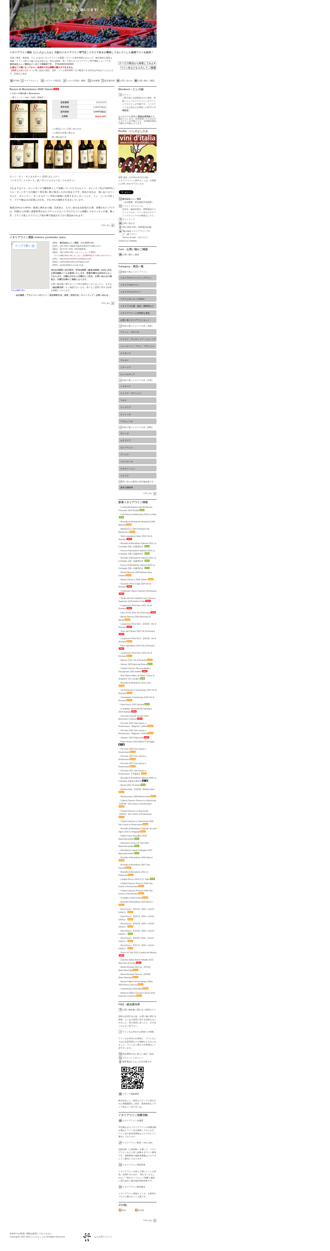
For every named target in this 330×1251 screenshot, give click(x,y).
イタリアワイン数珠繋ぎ (133, 1187)
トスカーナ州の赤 (18, 93)
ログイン (126, 95)
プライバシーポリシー (132, 1058)
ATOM (141, 1210)
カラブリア (125, 440)
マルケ (123, 400)
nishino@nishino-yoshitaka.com (74, 262)
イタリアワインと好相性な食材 (135, 313)
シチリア (124, 476)
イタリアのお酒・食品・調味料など (137, 306)
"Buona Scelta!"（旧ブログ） (135, 237)
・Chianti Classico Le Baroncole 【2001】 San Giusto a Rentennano (135, 812)
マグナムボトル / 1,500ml (132, 299)
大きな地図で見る (18, 290)
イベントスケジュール (132, 206)
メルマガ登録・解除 (76, 80)
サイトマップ (128, 219)
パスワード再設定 (52, 80)
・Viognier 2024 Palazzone (130, 737)
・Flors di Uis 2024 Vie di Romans (134, 612)
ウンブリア (125, 407)
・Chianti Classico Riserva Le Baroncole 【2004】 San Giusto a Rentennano (137, 802)
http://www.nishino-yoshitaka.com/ (75, 259)
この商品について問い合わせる (66, 129)
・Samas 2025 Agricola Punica (132, 664)
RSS (124, 1210)
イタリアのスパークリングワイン (136, 278)
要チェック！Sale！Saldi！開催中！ (29, 97)
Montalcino (34, 93)
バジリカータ (126, 461)
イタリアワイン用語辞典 (133, 1165)
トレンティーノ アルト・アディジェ (137, 346)
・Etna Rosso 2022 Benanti (131, 704)
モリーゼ (124, 433)
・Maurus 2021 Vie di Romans (132, 660)
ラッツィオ (125, 414)
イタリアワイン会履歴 (132, 1120)
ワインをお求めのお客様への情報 (138, 1032)
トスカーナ (125, 386)
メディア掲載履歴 (130, 1094)
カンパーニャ (126, 447)
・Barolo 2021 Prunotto (129, 785)
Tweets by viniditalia (127, 241)
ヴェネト (124, 360)
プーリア (124, 454)
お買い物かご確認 (146, 80)
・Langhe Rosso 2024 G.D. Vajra (133, 879)
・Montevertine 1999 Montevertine (134, 796)
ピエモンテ (125, 353)
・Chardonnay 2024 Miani (130, 989)
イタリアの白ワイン (129, 285)
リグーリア (125, 367)
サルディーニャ (127, 468)
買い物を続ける (59, 137)
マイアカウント (31, 80)
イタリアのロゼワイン (130, 292)
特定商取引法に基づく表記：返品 (138, 1054)
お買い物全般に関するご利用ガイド (139, 1009)
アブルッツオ (126, 421)
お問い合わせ (126, 80)
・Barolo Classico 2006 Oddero (133, 579)
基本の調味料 (126, 487)
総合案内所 (109, 80)
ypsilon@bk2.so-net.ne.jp (71, 265)
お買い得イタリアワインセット (135, 320)
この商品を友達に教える (63, 133)
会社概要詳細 (87, 243)
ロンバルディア (127, 374)
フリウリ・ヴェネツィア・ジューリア (138, 339)
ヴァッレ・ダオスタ (129, 332)
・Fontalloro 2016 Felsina (130, 898)
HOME (16, 80)
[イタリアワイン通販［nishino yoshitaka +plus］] (170, 24)
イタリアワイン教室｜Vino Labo (137, 1142)
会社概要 (95, 80)
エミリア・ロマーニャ (130, 393)
